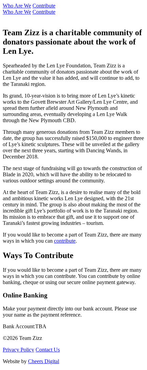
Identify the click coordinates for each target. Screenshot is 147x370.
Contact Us (48, 350)
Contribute (43, 6)
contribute (65, 241)
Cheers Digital (43, 361)
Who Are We (17, 6)
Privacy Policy (18, 350)
